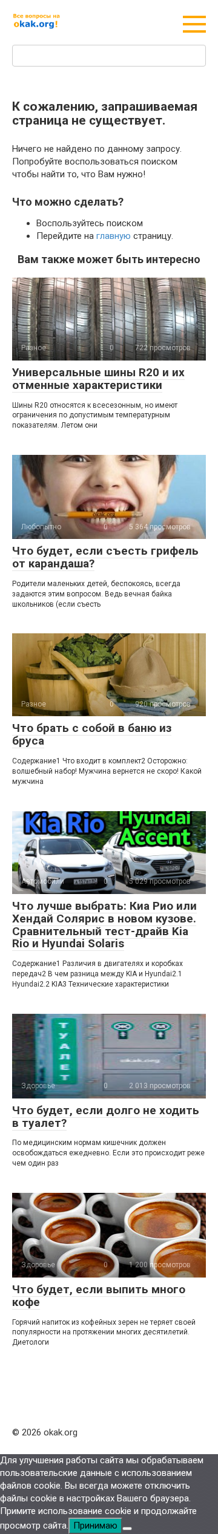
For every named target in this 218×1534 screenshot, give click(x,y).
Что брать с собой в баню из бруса (91, 734)
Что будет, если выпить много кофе (98, 1295)
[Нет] (127, 1528)
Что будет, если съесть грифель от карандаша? (105, 557)
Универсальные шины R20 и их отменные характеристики (98, 378)
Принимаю (95, 1525)
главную (113, 235)
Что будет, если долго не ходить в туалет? (105, 1116)
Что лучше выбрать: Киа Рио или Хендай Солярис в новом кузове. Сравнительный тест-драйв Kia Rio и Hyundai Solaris (104, 925)
